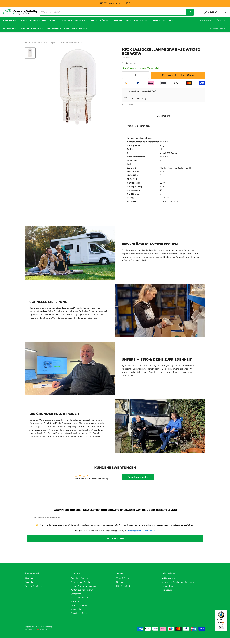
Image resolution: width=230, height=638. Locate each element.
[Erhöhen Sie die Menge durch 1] (145, 75)
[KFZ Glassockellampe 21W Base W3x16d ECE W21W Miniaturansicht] (30, 53)
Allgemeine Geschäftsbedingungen (178, 582)
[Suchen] (190, 12)
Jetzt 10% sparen (115, 538)
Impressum (167, 590)
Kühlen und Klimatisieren (114, 20)
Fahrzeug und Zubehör (43, 20)
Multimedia (53, 28)
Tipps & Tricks (205, 20)
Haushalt (9, 28)
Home (28, 42)
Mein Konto (30, 578)
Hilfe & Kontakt (218, 28)
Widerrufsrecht (168, 578)
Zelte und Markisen (31, 28)
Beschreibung (163, 115)
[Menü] (225, 611)
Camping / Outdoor (14, 20)
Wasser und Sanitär (164, 20)
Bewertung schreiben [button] (138, 477)
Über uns (222, 20)
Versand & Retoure (33, 586)
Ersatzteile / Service (75, 28)
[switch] (221, 627)
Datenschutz (167, 586)
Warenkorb (30, 582)
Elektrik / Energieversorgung (78, 20)
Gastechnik (140, 20)
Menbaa (128, 58)
